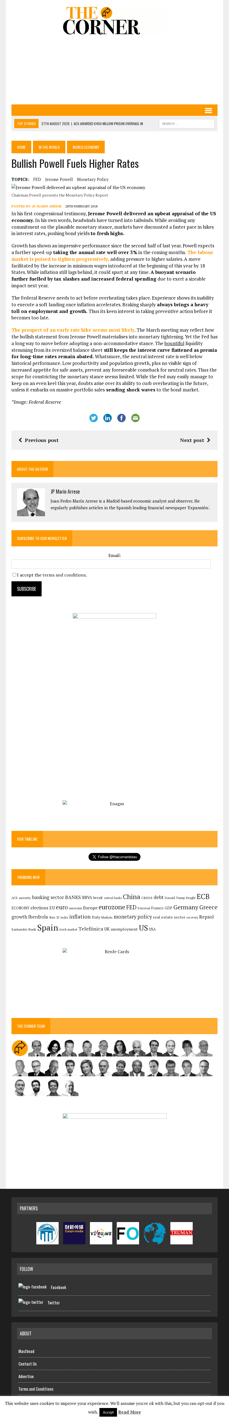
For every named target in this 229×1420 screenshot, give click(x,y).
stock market (68, 929)
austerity (25, 898)
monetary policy (93, 179)
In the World (49, 147)
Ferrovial (144, 908)
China (131, 896)
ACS (14, 897)
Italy (96, 917)
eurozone (112, 907)
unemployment (124, 929)
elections (39, 908)
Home (21, 147)
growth (19, 917)
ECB (203, 896)
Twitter (53, 1302)
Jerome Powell (59, 179)
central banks (113, 898)
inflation (80, 916)
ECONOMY (20, 908)
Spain (47, 927)
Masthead (26, 1351)
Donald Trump (175, 898)
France (157, 907)
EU (52, 907)
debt (159, 897)
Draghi (190, 897)
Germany (185, 907)
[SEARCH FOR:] (187, 122)
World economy (86, 147)
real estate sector (169, 917)
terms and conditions (64, 575)
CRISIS (146, 897)
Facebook (58, 1287)
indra (64, 917)
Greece (208, 907)
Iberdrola (38, 917)
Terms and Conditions (35, 1389)
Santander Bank (23, 929)
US (143, 928)
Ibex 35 (54, 917)
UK (107, 929)
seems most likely (73, 330)
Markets (107, 917)
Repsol (206, 917)
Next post (192, 440)
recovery (192, 917)
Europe (90, 908)
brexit (98, 897)
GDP (168, 908)
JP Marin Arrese (47, 206)
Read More (129, 1412)
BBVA (87, 897)
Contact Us (27, 1364)
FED (37, 179)
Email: (114, 555)
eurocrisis (75, 908)
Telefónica (90, 929)
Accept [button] (108, 1412)
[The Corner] (114, 20)
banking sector (48, 897)
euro (62, 907)
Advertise (26, 1376)
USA (152, 929)
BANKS (73, 897)
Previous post (42, 440)
